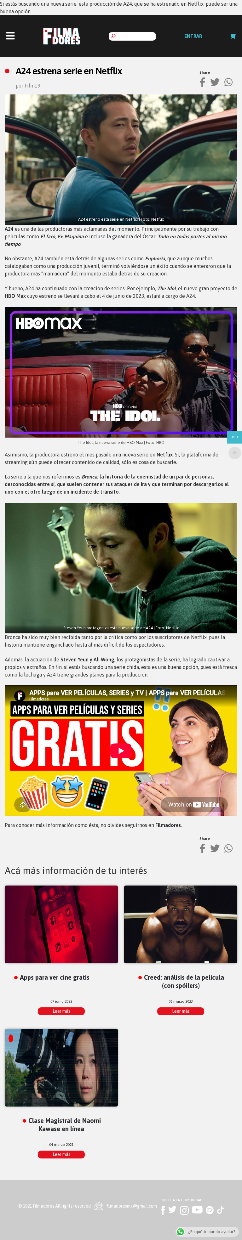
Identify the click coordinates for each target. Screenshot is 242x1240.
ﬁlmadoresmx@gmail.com (132, 1206)
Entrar (193, 36)
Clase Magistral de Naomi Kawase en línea (64, 1124)
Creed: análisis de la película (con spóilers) (184, 981)
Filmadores (168, 825)
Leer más (61, 1011)
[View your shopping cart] (233, 36)
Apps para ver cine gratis (54, 977)
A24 (9, 229)
